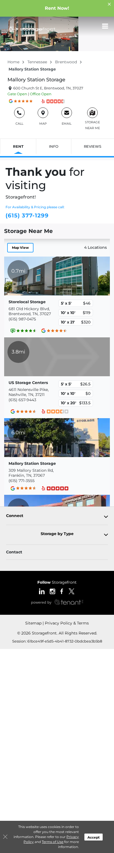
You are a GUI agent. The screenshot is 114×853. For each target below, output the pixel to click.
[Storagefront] (32, 29)
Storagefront (57, 582)
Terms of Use (52, 842)
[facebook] (62, 590)
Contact (14, 552)
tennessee (37, 61)
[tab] (57, 516)
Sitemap (33, 623)
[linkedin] (42, 590)
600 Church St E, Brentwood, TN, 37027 (47, 88)
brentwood (66, 61)
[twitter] (71, 590)
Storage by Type (57, 533)
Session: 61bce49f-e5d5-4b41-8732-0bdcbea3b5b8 (57, 641)
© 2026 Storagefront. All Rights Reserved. (57, 633)
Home (13, 61)
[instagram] (52, 590)
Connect (14, 515)
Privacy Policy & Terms (67, 623)
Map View (20, 247)
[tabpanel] (57, 516)
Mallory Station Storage (36, 80)
